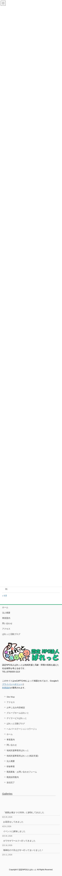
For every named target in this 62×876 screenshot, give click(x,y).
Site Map (11, 697)
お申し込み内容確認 (16, 707)
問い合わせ (7, 623)
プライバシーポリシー (12, 684)
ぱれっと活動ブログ (11, 634)
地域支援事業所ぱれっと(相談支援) (22, 756)
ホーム (5, 607)
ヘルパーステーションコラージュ (22, 729)
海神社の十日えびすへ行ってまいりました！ (23, 850)
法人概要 (6, 613)
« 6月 (4, 596)
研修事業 (11, 766)
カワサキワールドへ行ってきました (19, 841)
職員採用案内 (13, 777)
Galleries (7, 793)
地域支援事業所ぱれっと (18, 750)
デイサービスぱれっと (17, 718)
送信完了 (11, 782)
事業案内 (6, 618)
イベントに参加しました (14, 831)
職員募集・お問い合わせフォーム (22, 772)
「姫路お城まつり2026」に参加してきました (23, 812)
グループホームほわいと (18, 713)
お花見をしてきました (13, 822)
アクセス (6, 629)
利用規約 (6, 688)
